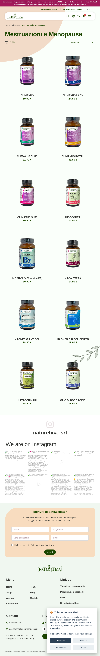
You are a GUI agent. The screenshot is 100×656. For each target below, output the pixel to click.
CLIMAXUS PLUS (27, 156)
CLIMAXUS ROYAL (73, 156)
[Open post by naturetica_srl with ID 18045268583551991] (61, 484)
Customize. (55, 628)
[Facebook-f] (44, 629)
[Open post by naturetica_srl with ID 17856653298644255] (15, 484)
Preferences (61, 647)
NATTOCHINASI (27, 400)
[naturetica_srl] (50, 424)
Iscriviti (50, 552)
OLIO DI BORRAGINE (72, 400)
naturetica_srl (50, 432)
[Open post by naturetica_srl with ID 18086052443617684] (84, 461)
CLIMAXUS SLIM (27, 217)
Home (7, 25)
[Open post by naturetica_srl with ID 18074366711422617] (38, 461)
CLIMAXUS (27, 95)
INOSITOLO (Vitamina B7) (27, 278)
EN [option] (88, 9)
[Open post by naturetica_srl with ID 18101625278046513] (15, 461)
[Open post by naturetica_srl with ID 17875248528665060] (61, 461)
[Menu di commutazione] (89, 16)
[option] (88, 10)
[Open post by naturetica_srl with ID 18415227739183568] (38, 484)
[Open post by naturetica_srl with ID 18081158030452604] (84, 484)
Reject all (83, 640)
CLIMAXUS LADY (73, 95)
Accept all (61, 640)
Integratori (16, 25)
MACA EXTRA (72, 278)
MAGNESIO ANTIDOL (27, 339)
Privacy (29, 651)
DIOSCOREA (72, 217)
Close (83, 647)
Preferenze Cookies (19, 651)
